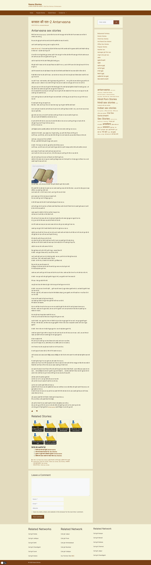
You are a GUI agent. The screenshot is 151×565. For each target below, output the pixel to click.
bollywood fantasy (110, 94)
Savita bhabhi (103, 116)
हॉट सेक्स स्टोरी (115, 134)
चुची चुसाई (103, 129)
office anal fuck (108, 110)
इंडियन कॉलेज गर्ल (115, 124)
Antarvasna (52, 407)
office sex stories (102, 113)
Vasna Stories (35, 4)
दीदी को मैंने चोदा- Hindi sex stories (41, 465)
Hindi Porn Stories (107, 99)
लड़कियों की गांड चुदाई (65, 459)
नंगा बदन (104, 132)
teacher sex (101, 49)
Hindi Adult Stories (114, 96)
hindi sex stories (44, 461)
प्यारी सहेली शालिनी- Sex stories (40, 463)
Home (31, 13)
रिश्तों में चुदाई (101, 73)
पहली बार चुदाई (101, 65)
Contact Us (62, 13)
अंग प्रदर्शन (100, 124)
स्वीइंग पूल (99, 134)
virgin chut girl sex (103, 55)
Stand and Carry (113, 119)
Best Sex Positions (102, 94)
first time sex (106, 96)
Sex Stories (62, 461)
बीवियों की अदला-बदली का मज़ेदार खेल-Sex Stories (48, 455)
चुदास (116, 129)
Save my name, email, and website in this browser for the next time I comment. (58, 512)
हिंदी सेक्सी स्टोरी (108, 134)
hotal (117, 103)
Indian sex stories (53, 461)
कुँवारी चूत (112, 127)
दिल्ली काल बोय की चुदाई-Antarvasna (45, 449)
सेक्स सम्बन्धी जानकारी (103, 79)
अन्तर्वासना (68, 461)
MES (72, 556)
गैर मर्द (99, 129)
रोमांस (109, 132)
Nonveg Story (101, 110)
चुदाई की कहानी (51, 459)
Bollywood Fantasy (103, 33)
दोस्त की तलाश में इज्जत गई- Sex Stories (46, 451)
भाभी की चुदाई (57, 459)
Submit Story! (52, 13)
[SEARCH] (116, 22)
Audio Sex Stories (107, 92)
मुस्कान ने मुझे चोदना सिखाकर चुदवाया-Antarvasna (48, 453)
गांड (115, 127)
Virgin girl (112, 121)
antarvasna (36, 461)
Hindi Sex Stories (103, 39)
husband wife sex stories (104, 105)
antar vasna (112, 90)
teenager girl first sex (104, 52)
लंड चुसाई (113, 132)
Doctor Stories (102, 36)
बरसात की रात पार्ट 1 (36, 48)
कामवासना (106, 127)
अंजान (34, 459)
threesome (105, 121)
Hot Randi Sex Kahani (42, 459)
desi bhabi (100, 96)
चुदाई (107, 129)
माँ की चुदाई (100, 71)
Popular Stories (40, 13)
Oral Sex (110, 113)
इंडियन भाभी (100, 127)
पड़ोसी (99, 63)
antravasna (100, 92)
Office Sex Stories (103, 44)
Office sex (115, 110)
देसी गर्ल (99, 132)
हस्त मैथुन (102, 134)
